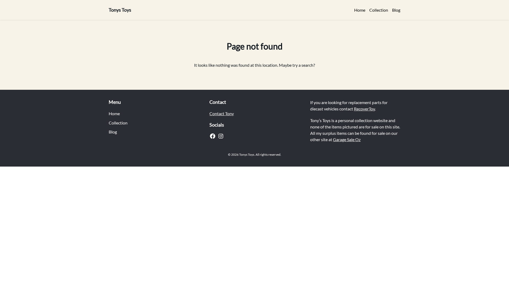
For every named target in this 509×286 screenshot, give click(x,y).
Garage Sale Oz (347, 139)
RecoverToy (364, 108)
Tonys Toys (120, 10)
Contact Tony (221, 113)
